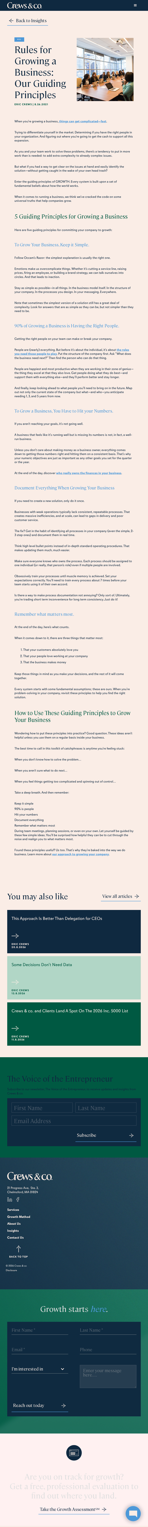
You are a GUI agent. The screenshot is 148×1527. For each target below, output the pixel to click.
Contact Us (15, 1238)
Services (13, 1210)
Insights (13, 1231)
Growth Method (18, 1217)
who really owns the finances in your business (88, 473)
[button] (135, 5)
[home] (24, 5)
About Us (14, 1224)
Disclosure (11, 1270)
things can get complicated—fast (82, 121)
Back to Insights (31, 20)
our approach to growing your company (80, 854)
